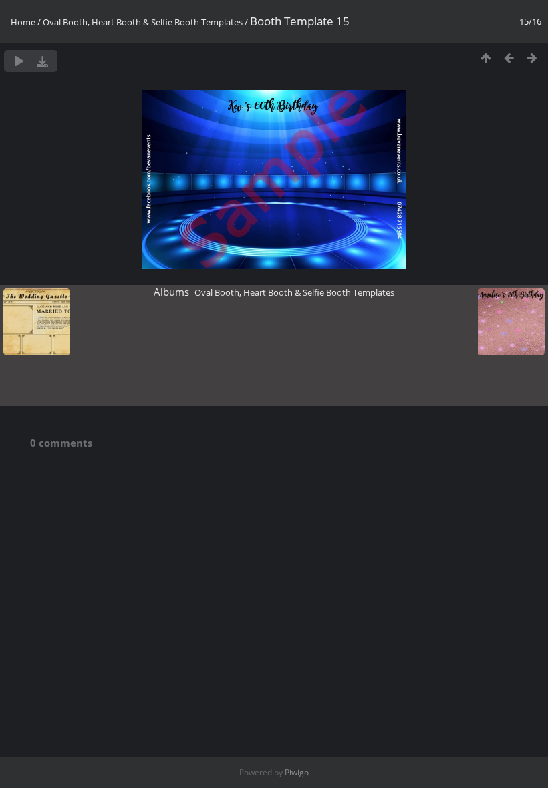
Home (23, 22)
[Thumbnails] (485, 57)
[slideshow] (19, 61)
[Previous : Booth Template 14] (509, 57)
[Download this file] (42, 61)
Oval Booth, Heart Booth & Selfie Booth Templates (143, 22)
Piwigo (297, 772)
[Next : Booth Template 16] (532, 57)
